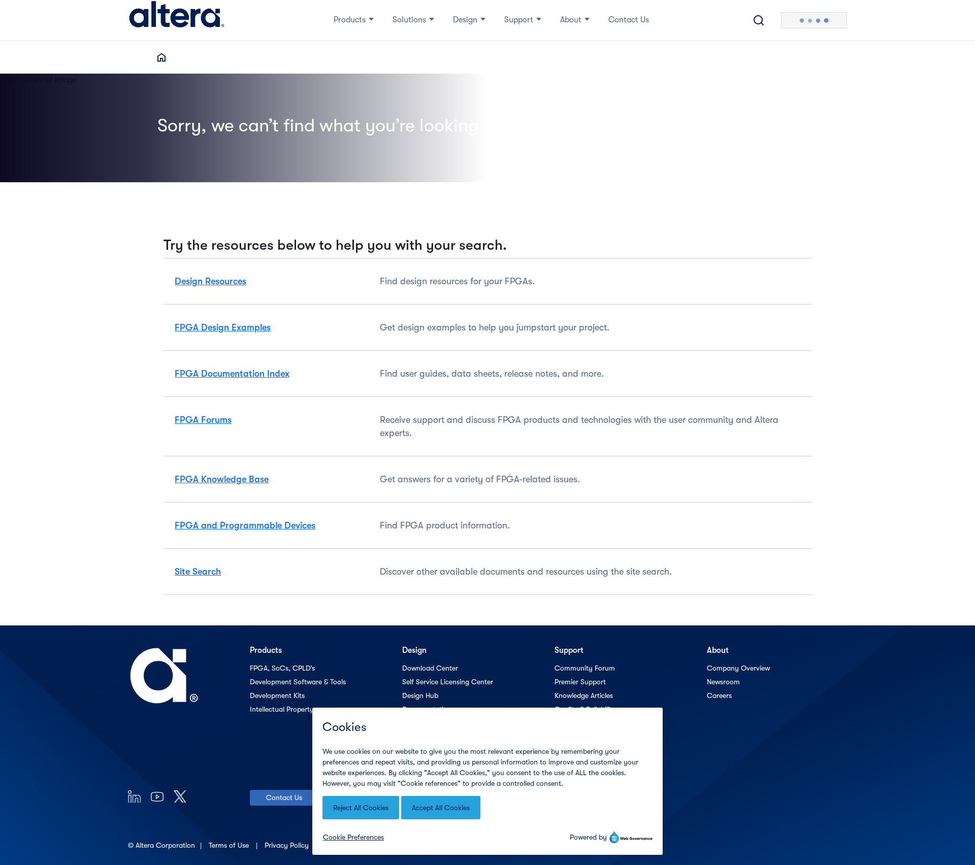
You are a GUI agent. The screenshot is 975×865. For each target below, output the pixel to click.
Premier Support (580, 682)
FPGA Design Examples (223, 327)
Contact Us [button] (628, 19)
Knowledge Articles (584, 695)
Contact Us (284, 797)
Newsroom (723, 682)
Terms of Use (230, 845)
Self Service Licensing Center (447, 682)
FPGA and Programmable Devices (245, 525)
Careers (719, 695)
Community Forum (585, 668)
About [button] (570, 19)
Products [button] (350, 19)
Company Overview (738, 668)
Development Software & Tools (298, 682)
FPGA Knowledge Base (222, 479)
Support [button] (518, 19)
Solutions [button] (409, 19)
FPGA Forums (203, 420)
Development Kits (277, 695)
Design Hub (420, 695)
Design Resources (210, 281)
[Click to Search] (758, 20)
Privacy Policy (288, 845)
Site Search (198, 572)
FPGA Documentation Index (232, 374)
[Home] (176, 20)
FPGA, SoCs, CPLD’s (282, 668)
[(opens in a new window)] (134, 796)
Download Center (430, 668)
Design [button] (465, 19)
